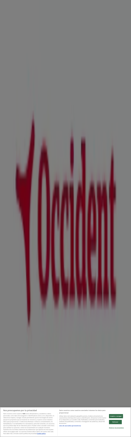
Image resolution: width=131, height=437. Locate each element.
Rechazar (115, 422)
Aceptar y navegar (116, 416)
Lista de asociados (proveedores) (70, 426)
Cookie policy (41, 433)
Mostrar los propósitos (116, 428)
